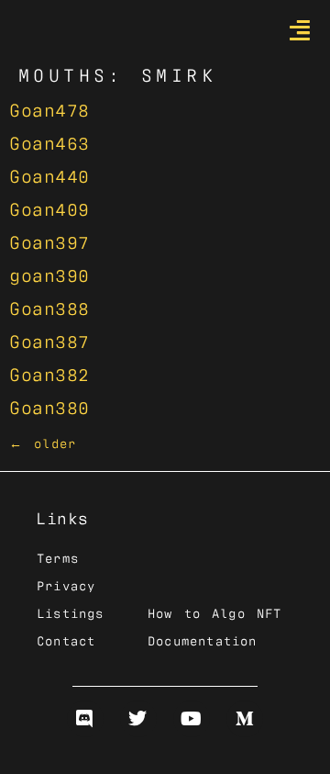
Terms (58, 557)
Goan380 (49, 406)
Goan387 (49, 340)
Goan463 (49, 141)
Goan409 (49, 207)
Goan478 (49, 108)
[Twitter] (138, 719)
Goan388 (49, 307)
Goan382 (49, 373)
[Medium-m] (244, 719)
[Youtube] (191, 719)
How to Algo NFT (214, 612)
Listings (70, 612)
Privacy (66, 585)
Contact (66, 640)
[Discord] (85, 719)
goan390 (49, 274)
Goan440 (49, 174)
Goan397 (49, 240)
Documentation (203, 640)
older (42, 442)
